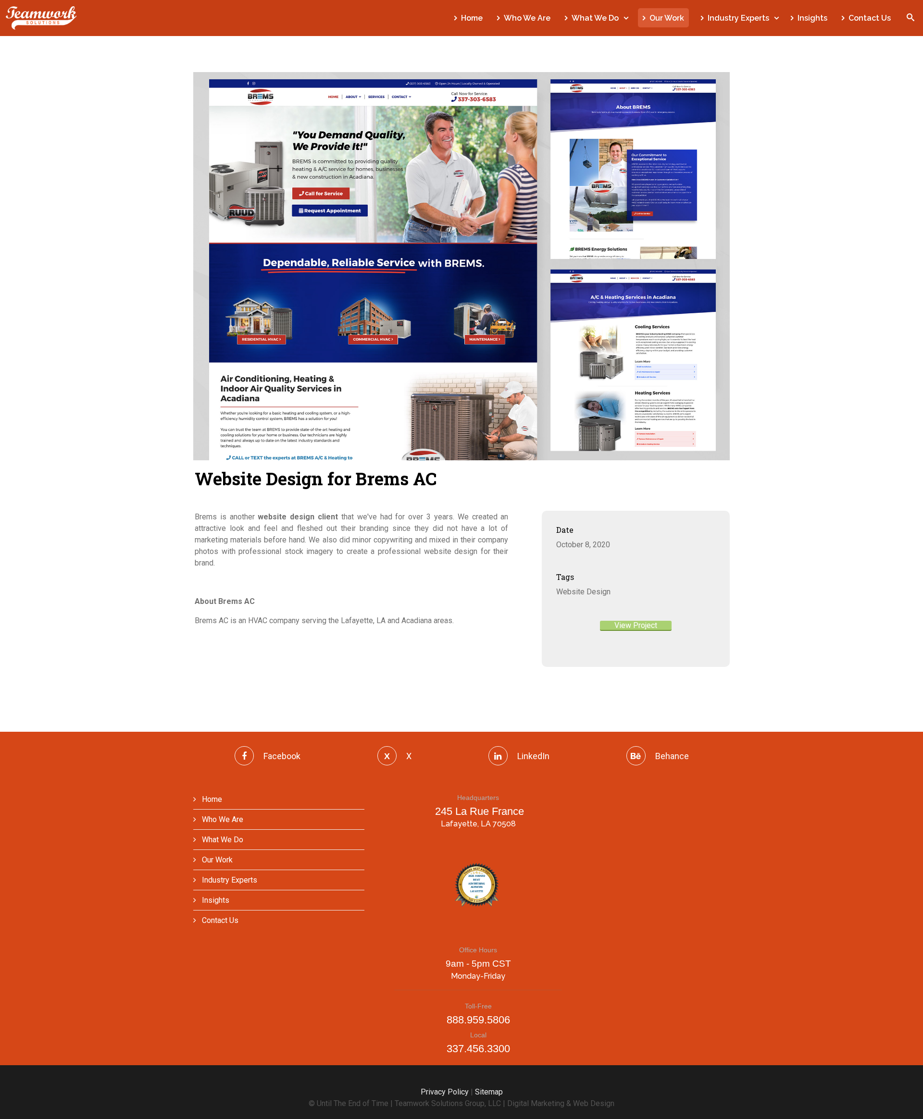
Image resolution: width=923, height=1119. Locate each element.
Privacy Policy (445, 1091)
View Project (635, 625)
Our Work (666, 18)
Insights (812, 18)
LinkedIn (533, 756)
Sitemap (489, 1091)
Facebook (281, 756)
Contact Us (869, 18)
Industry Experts (738, 18)
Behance (672, 756)
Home (472, 18)
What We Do (595, 18)
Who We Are (527, 18)
